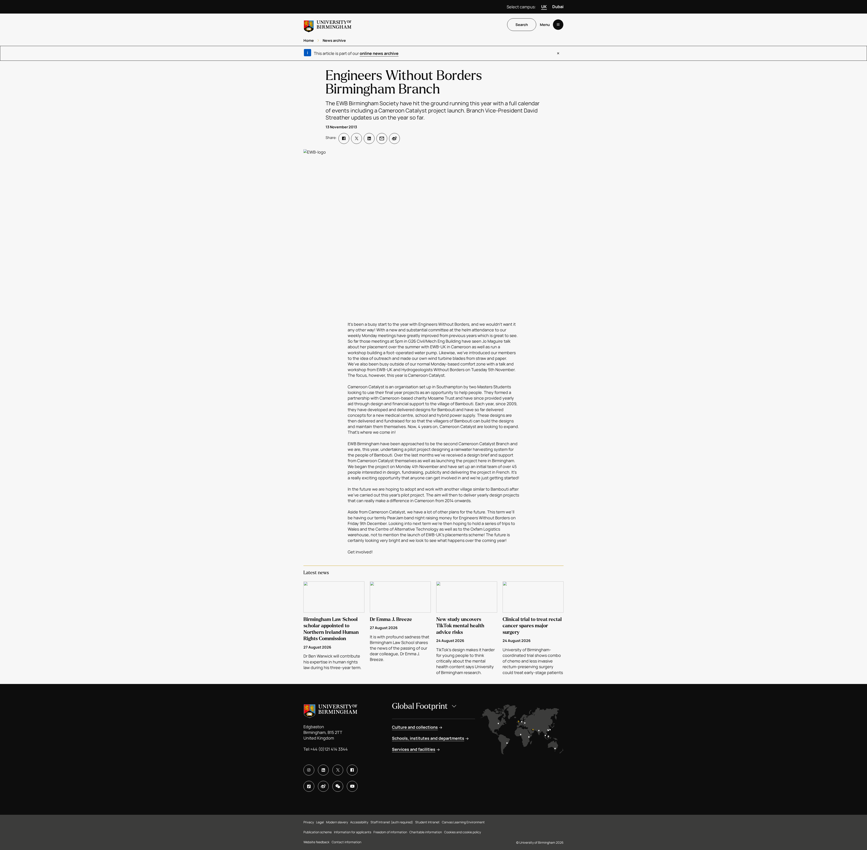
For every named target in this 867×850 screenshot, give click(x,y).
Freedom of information (390, 832)
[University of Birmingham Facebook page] (352, 770)
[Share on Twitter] (356, 138)
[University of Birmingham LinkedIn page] (323, 770)
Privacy (308, 822)
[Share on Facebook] (343, 138)
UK (544, 6)
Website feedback (316, 842)
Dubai (558, 6)
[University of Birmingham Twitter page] (337, 770)
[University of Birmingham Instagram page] (308, 770)
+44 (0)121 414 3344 (329, 749)
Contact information (346, 842)
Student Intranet (427, 822)
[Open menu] (558, 24)
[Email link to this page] (381, 138)
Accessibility (359, 822)
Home (308, 40)
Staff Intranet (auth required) (392, 822)
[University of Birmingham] (327, 24)
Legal (320, 822)
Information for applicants (352, 832)
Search (521, 24)
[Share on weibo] (394, 138)
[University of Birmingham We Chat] (337, 786)
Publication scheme (317, 832)
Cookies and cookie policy (462, 832)
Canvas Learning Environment (463, 822)
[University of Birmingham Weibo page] (323, 786)
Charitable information (425, 832)
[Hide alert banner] (558, 53)
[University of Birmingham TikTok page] (308, 786)
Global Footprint (420, 706)
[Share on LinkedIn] (369, 138)
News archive (334, 40)
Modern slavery (337, 822)
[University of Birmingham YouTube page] (352, 786)
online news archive (379, 53)
